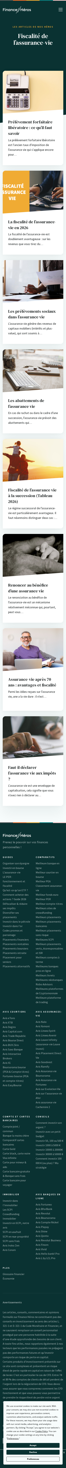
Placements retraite (14, 953)
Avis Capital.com (12, 1031)
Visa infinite (9, 1158)
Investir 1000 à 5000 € (48, 1145)
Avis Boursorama (45, 1218)
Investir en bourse (13, 868)
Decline (33, 1452)
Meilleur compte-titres (49, 903)
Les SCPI (8, 1209)
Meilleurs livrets (45, 975)
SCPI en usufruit (12, 1232)
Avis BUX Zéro (11, 1045)
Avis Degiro (9, 1027)
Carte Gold (9, 1149)
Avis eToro (9, 1018)
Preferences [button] (13, 1438)
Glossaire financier (13, 1274)
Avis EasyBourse (12, 1085)
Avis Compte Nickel (47, 1222)
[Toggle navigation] (60, 9)
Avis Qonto (42, 1236)
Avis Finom (42, 1244)
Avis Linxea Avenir (46, 1035)
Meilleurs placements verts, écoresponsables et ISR (49, 948)
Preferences (33, 1459)
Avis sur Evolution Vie (48, 1089)
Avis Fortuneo (44, 1204)
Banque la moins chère (16, 1135)
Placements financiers (16, 939)
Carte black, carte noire (16, 1153)
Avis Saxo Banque (13, 1049)
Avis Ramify (42, 1066)
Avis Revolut (43, 1213)
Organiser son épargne (16, 863)
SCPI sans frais (11, 1241)
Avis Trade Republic (14, 1036)
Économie (8, 1278)
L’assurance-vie (11, 872)
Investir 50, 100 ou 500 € (49, 1140)
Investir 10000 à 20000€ (49, 1149)
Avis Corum (9, 1250)
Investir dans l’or (13, 926)
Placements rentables (16, 944)
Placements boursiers (15, 948)
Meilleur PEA (43, 881)
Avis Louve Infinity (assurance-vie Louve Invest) (48, 1044)
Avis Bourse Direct (13, 1040)
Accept (33, 1445)
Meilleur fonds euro (47, 894)
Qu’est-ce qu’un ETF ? (15, 890)
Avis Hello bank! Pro (48, 1253)
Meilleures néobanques (49, 980)
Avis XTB (8, 1022)
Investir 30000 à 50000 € (49, 1154)
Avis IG (6, 1062)
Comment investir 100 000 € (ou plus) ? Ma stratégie (49, 1163)
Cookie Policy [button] (41, 1431)
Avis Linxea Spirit (46, 1030)
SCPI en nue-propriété (16, 1236)
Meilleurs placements (48, 917)
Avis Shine (41, 1231)
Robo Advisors (44, 984)
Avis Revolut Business (48, 1240)
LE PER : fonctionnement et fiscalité (14, 881)
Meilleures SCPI (45, 939)
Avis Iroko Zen (11, 1245)
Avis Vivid (41, 1249)
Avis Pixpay (42, 1227)
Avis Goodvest (44, 1062)
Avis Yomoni (43, 1026)
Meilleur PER (43, 899)
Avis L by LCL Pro (45, 1258)
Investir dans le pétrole (16, 921)
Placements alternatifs (16, 966)
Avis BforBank (44, 1209)
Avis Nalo (41, 1022)
